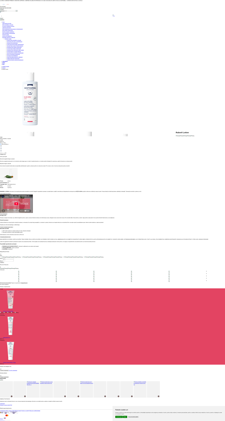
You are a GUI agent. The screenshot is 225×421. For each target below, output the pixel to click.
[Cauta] (17, 11)
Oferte (3, 62)
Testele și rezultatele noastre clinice (6, 227)
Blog (3, 64)
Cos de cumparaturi (13, 370)
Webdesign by (2, 420)
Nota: (1, 255)
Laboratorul (5, 61)
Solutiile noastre (5, 66)
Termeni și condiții (25, 410)
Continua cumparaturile (4, 370)
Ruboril (3, 67)
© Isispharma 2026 (4, 410)
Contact (1, 405)
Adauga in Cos (2, 154)
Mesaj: (1, 260)
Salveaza (2, 262)
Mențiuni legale (18, 410)
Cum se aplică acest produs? (5, 193)
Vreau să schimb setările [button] (133, 416)
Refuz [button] (125, 416)
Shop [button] (3, 22)
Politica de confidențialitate (34, 410)
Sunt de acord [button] (119, 416)
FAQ (11, 405)
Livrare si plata (11, 410)
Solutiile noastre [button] (8, 38)
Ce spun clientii (6, 405)
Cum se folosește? (3, 214)
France (1, 418)
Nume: (1, 258)
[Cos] (1, 18)
